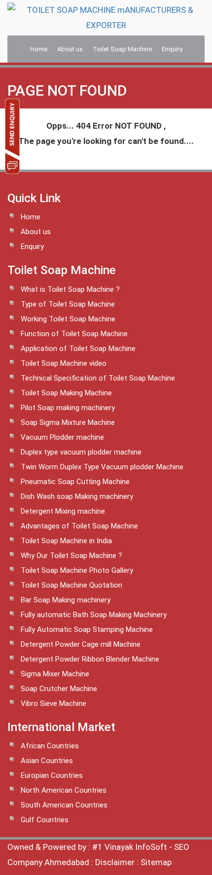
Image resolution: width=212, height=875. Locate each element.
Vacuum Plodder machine (62, 437)
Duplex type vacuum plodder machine (81, 452)
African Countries (50, 745)
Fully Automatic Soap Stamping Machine (87, 629)
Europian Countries (52, 775)
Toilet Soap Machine (122, 49)
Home (38, 49)
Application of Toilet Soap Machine (78, 348)
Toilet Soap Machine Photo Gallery (77, 570)
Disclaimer (115, 862)
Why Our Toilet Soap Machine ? (71, 555)
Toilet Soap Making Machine (66, 392)
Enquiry (172, 49)
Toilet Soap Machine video (63, 363)
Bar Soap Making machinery (65, 599)
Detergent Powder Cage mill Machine (81, 644)
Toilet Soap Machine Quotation (71, 585)
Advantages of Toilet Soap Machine (79, 526)
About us (70, 49)
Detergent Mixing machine (63, 511)
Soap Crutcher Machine (59, 688)
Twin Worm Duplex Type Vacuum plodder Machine (102, 466)
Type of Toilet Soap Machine (68, 304)
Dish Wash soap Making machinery (77, 496)
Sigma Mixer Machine (55, 673)
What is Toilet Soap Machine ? (70, 289)
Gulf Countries (45, 819)
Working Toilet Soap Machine (68, 319)
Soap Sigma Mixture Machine (68, 422)
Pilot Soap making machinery (68, 407)
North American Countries (63, 790)
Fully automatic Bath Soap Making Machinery (94, 614)
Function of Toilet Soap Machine (74, 333)
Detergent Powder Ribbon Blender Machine (90, 659)
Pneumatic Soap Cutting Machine (75, 481)
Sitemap (156, 862)
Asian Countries (47, 760)
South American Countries (64, 805)
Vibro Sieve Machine (53, 703)
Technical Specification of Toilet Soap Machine (98, 378)
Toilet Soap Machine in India (66, 540)
